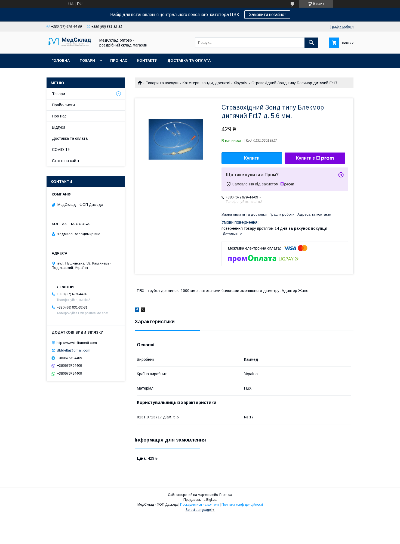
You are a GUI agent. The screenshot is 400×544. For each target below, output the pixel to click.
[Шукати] (311, 43)
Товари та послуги (162, 83)
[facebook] (137, 310)
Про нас (118, 60)
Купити (252, 158)
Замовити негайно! (267, 14)
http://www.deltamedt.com (77, 342)
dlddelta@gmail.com (73, 350)
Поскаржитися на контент (199, 504)
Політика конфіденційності (242, 504)
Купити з (305, 158)
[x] (143, 310)
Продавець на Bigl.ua (200, 500)
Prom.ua (225, 495)
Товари (87, 60)
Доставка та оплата (189, 60)
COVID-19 (61, 149)
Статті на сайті (65, 160)
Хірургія (240, 83)
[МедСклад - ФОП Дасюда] (70, 46)
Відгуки (58, 127)
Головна (60, 60)
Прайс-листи (63, 105)
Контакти (147, 60)
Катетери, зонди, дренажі (206, 83)
